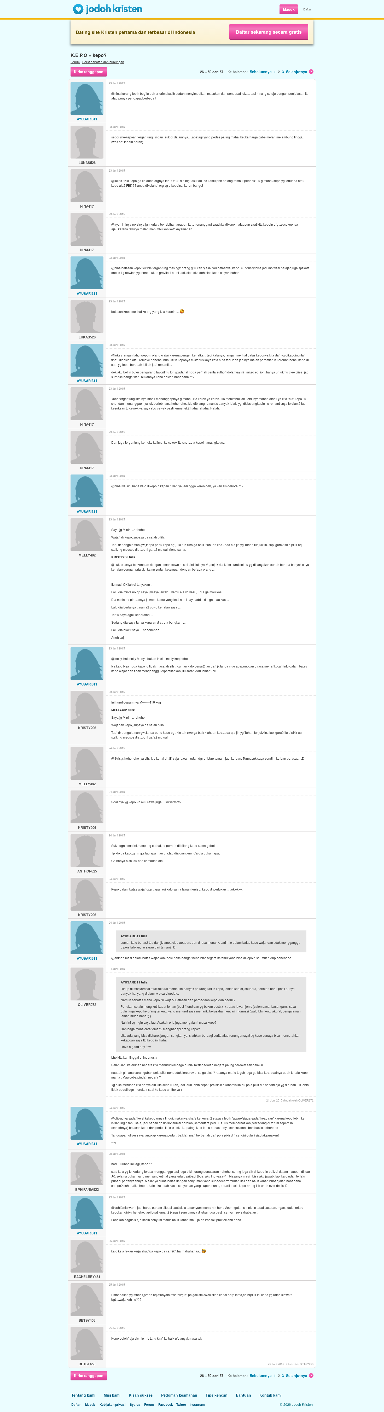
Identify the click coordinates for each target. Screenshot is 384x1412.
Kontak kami (270, 1395)
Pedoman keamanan (179, 1395)
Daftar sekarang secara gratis (269, 31)
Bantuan (243, 1395)
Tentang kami (83, 1395)
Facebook (165, 1404)
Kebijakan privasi (112, 1404)
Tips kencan (217, 1395)
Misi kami (112, 1395)
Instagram (197, 1404)
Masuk (289, 9)
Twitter (181, 1404)
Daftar (307, 9)
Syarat (135, 1404)
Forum (75, 62)
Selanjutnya (296, 71)
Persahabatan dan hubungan (103, 62)
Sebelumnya (261, 71)
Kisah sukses (141, 1395)
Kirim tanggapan (88, 71)
